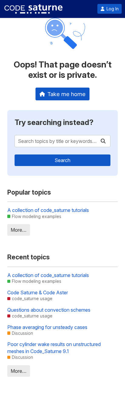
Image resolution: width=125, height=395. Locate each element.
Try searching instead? (54, 122)
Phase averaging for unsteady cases (47, 327)
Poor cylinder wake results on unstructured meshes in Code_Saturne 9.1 (54, 347)
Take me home (66, 94)
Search (62, 160)
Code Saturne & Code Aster (37, 292)
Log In (112, 8)
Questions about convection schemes (48, 310)
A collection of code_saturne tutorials (48, 210)
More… (18, 230)
